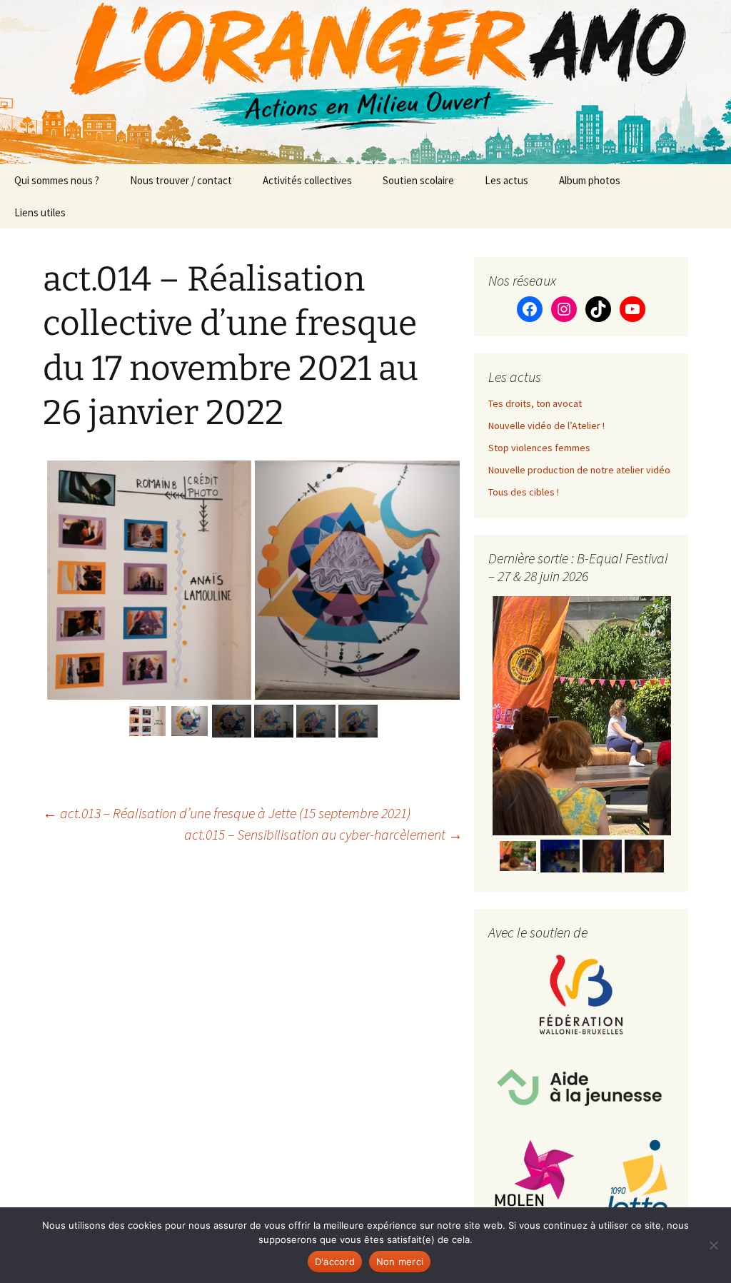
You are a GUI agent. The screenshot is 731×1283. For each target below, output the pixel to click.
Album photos (589, 180)
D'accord (335, 1261)
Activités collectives (307, 180)
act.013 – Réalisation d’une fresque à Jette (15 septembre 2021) (226, 813)
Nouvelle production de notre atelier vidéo (579, 469)
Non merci (399, 1261)
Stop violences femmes (539, 447)
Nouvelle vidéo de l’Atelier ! (546, 425)
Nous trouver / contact (181, 180)
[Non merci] (713, 1245)
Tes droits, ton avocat (535, 403)
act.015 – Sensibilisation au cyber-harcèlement (323, 834)
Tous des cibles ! (523, 491)
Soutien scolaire (418, 180)
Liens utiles (40, 212)
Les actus (506, 180)
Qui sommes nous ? (56, 180)
